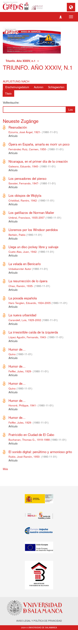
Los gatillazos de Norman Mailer (31, 212)
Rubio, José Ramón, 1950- (25, 456)
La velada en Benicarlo (25, 263)
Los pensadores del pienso (27, 178)
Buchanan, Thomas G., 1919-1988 (29, 439)
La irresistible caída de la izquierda (33, 332)
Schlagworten (56, 87)
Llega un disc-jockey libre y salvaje (33, 246)
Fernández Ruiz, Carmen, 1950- (28, 149)
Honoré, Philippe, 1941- (23, 405)
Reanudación (18, 127)
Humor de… (17, 349)
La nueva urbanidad (22, 315)
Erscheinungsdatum (17, 87)
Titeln (8, 93)
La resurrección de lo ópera (28, 280)
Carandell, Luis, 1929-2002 (25, 320)
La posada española (23, 298)
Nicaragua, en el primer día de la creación (38, 161)
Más (5, 469)
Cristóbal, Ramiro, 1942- (23, 200)
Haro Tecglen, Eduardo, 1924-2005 (30, 303)
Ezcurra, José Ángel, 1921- (25, 132)
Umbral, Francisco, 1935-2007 (27, 217)
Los (70, 109)
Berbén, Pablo (17, 235)
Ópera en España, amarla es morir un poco (39, 144)
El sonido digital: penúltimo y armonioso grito (40, 451)
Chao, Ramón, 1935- (21, 286)
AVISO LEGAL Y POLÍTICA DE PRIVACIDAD (39, 620)
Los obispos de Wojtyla (25, 195)
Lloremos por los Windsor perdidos (33, 229)
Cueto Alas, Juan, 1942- (23, 251)
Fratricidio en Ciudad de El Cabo (31, 434)
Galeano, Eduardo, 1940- (24, 166)
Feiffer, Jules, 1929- (20, 371)
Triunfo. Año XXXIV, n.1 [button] (21, 61)
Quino (12, 354)
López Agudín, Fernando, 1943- (28, 337)
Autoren (38, 87)
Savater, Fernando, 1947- (24, 183)
